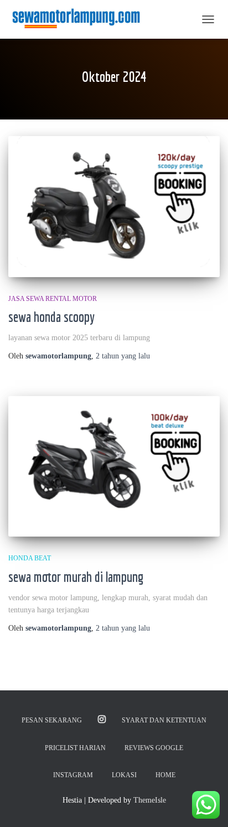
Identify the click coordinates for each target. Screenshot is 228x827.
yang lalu (123, 356)
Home (165, 775)
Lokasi (124, 775)
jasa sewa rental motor (52, 299)
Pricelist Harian (75, 748)
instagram (101, 719)
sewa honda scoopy (51, 317)
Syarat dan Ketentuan (164, 720)
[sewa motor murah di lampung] (114, 466)
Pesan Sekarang (52, 720)
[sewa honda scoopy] (114, 206)
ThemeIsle (149, 800)
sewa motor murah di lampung (75, 577)
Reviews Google (154, 748)
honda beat (29, 558)
